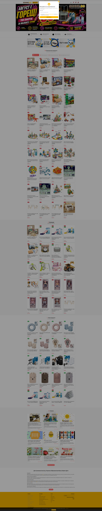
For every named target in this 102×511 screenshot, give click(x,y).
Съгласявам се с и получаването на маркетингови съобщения (49, 14)
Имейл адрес (41, 10)
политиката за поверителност (49, 14)
